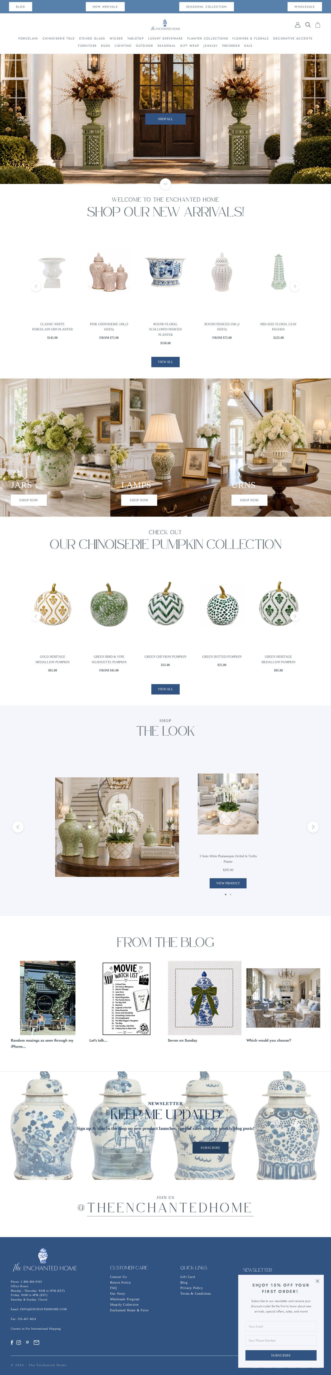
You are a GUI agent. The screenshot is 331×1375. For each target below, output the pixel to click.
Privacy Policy (191, 1288)
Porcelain (28, 38)
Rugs (105, 46)
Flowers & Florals (250, 38)
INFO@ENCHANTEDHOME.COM (43, 1309)
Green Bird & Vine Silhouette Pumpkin (52, 659)
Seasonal (167, 46)
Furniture (87, 46)
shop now (28, 500)
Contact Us (118, 1277)
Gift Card (187, 1277)
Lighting (123, 46)
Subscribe (281, 1355)
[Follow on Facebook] (12, 1342)
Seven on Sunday (182, 1040)
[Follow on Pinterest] (27, 1342)
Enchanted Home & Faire (129, 1310)
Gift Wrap (189, 46)
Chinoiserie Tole (59, 38)
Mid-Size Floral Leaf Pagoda (222, 327)
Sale (248, 46)
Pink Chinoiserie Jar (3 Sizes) (52, 327)
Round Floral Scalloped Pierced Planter (109, 330)
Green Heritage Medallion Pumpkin (222, 659)
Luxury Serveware (165, 38)
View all (165, 362)
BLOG (20, 7)
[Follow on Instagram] (19, 1342)
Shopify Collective (124, 1304)
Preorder (231, 46)
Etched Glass (92, 38)
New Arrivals (105, 7)
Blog (184, 1282)
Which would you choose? (268, 1040)
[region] (165, 119)
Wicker (116, 38)
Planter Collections (207, 38)
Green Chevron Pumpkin (109, 656)
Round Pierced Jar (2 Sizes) (165, 327)
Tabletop (135, 38)
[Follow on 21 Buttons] (36, 1342)
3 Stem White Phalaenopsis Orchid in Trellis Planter (228, 859)
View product (228, 883)
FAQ (113, 1288)
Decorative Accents (293, 38)
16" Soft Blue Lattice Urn (278, 327)
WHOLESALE (305, 7)
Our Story (117, 1293)
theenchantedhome (170, 1209)
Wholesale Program (125, 1299)
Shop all (165, 130)
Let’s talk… (98, 1040)
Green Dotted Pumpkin (165, 656)
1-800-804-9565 (31, 1281)
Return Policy (120, 1282)
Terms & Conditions (195, 1293)
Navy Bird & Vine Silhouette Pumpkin (278, 659)
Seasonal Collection (206, 7)
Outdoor (144, 46)
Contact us (18, 1328)
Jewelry (211, 46)
